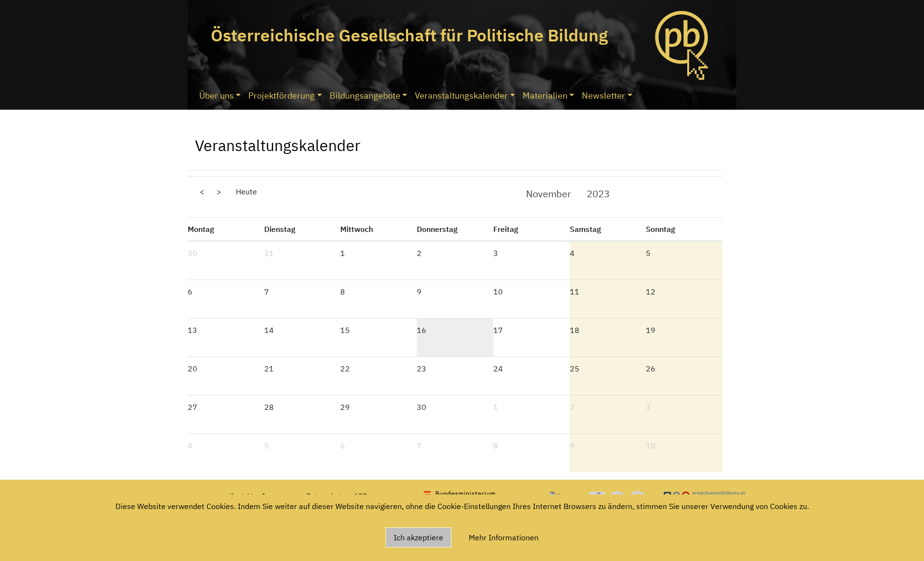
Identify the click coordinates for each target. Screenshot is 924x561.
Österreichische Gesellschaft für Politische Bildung (409, 35)
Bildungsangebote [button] (365, 95)
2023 (598, 193)
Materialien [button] (545, 95)
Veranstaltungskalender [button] (461, 95)
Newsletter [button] (603, 95)
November (548, 193)
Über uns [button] (216, 95)
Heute (246, 191)
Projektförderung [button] (281, 95)
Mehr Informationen (504, 537)
